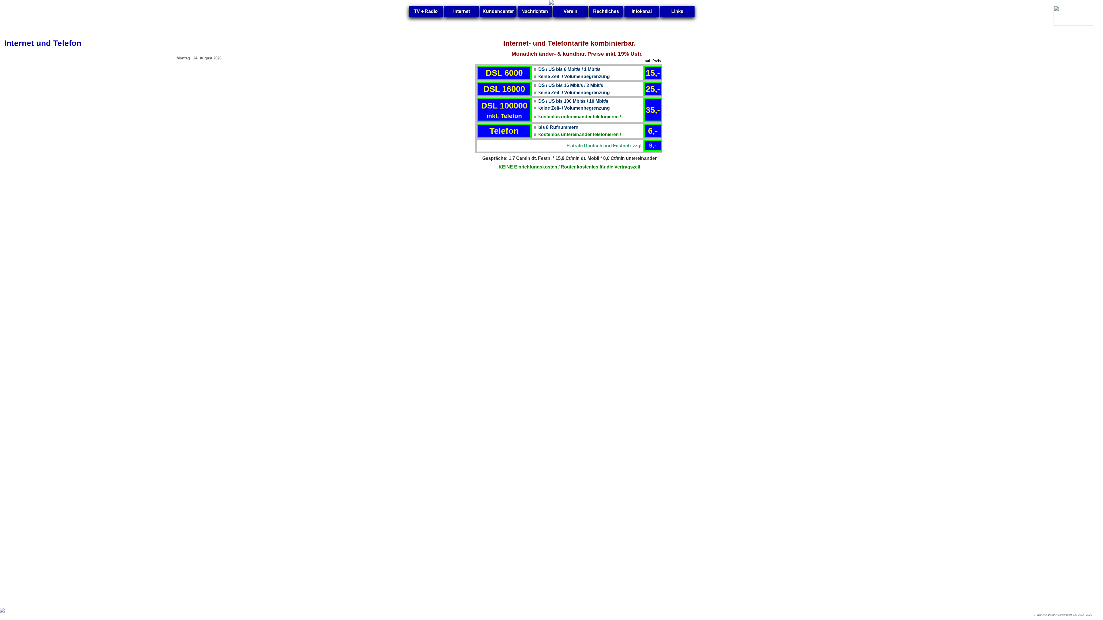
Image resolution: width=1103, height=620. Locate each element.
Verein (570, 11)
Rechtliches (606, 11)
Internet (461, 11)
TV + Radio (426, 11)
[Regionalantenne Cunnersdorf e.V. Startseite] (551, 3)
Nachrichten (534, 11)
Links (677, 11)
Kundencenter (498, 11)
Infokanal (642, 11)
